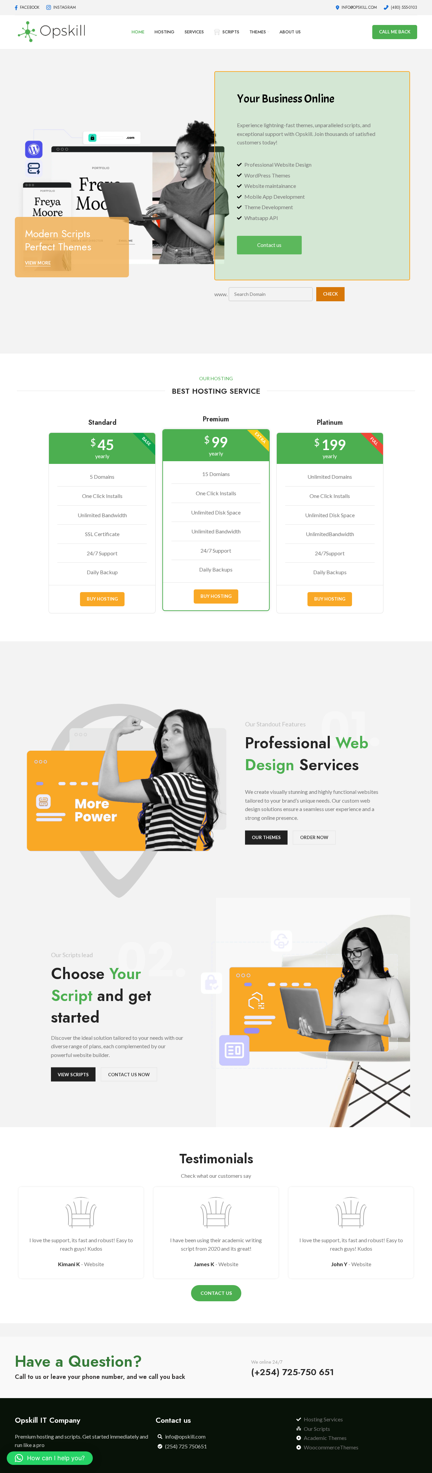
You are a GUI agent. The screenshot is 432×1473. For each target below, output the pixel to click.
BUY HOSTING (102, 599)
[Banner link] (123, 193)
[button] (50, 1458)
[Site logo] (51, 31)
